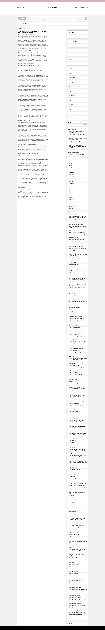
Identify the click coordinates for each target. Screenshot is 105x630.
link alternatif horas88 (73, 379)
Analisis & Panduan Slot (73, 222)
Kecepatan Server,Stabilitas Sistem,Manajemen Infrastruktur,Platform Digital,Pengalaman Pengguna (77, 369)
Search (69, 122)
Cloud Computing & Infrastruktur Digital (76, 246)
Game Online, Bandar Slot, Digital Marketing (76, 281)
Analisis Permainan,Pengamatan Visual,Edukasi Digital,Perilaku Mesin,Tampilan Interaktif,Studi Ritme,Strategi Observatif (77, 236)
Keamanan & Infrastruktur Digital (74, 327)
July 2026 (70, 160)
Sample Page (51, 13)
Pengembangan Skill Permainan (74, 469)
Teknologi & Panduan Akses (74, 571)
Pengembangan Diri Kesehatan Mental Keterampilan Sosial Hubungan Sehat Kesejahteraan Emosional (75, 466)
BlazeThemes (59, 627)
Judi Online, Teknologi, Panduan (74, 323)
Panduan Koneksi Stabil (73, 418)
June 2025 (70, 190)
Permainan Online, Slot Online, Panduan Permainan (78, 483)
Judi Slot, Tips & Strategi (73, 325)
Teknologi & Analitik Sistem (74, 557)
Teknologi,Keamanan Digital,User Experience (77, 612)
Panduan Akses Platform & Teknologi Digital (77, 401)
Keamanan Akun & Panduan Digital (75, 334)
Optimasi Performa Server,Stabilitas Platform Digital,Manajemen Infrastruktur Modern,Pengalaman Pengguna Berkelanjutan (77, 387)
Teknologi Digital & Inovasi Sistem (75, 587)
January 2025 (71, 201)
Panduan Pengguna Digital (73, 438)
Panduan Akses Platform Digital (74, 403)
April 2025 (70, 194)
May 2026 (70, 165)
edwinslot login (71, 266)
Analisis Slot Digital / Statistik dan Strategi (76, 239)
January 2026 (71, 174)
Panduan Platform (72, 442)
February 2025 (71, 199)
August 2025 (71, 185)
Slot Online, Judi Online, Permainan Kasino (76, 525)
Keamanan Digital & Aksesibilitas (75, 345)
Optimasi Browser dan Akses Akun (75, 383)
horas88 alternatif (72, 311)
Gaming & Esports (72, 293)
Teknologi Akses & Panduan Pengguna (76, 580)
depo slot (70, 64)
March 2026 (71, 170)
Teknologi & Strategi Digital (74, 575)
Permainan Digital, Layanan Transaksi (75, 478)
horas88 (70, 309)
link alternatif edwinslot (73, 377)
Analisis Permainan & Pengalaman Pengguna (77, 232)
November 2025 (71, 179)
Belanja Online (71, 241)
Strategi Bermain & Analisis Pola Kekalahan (76, 539)
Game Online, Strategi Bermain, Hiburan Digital (77, 291)
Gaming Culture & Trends (73, 295)
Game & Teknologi (72, 272)
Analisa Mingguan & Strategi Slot (75, 219)
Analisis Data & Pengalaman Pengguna (76, 224)
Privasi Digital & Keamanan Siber (74, 495)
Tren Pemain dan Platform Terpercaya (75, 614)
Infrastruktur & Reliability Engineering (75, 316)
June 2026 (70, 163)
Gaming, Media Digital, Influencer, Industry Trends (77, 304)
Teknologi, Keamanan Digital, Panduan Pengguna (77, 610)
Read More (20, 200)
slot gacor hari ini (72, 77)
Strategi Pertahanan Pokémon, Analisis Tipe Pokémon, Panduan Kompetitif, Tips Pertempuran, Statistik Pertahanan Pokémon (78, 550)
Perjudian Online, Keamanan (74, 471)
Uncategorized (71, 616)
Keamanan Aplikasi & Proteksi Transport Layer (77, 341)
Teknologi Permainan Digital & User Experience (77, 605)
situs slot (70, 500)
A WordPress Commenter (73, 154)
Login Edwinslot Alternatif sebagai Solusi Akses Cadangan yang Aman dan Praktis (65, 1)
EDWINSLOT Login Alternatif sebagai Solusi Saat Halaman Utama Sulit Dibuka (36, 17)
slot (69, 50)
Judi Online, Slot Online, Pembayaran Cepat (76, 320)
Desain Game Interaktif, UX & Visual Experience (77, 248)
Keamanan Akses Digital (73, 329)
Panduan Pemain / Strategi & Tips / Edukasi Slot (77, 431)
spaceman (70, 113)
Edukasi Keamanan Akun (73, 257)
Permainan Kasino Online (73, 480)
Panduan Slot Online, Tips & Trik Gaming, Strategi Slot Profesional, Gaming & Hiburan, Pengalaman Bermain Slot (77, 456)
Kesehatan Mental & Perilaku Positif (75, 374)
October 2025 (71, 181)
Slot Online (71, 516)
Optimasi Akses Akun (72, 381)
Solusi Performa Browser (73, 532)
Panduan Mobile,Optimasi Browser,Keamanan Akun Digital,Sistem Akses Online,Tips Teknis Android (77, 427)
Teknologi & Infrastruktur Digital (74, 566)
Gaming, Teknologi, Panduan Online (75, 307)
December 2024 (71, 204)
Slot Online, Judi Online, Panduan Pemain (76, 523)
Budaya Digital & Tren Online (74, 244)
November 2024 (71, 206)
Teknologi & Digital (72, 562)
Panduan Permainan (72, 440)
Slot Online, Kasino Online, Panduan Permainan (77, 527)
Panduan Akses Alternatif (73, 390)
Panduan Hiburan (72, 413)
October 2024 (71, 208)
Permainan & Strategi (72, 476)
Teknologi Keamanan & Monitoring (75, 595)
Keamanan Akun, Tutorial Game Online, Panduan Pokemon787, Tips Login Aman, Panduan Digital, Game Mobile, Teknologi (77, 338)
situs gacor (71, 498)
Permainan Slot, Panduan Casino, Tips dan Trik (77, 487)
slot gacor (70, 45)
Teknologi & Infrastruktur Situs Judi (75, 569)
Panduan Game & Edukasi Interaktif (75, 411)
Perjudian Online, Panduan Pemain (75, 474)
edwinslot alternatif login (73, 264)
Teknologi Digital (72, 584)
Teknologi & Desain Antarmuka (74, 560)
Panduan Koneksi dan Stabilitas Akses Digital (77, 415)
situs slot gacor (71, 82)
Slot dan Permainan (72, 511)
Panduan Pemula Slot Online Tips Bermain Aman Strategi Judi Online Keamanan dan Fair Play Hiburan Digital (77, 434)
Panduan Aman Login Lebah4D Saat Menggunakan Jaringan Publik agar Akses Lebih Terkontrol (77, 146)
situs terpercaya (71, 95)
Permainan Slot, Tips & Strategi (74, 490)
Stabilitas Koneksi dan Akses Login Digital (76, 536)
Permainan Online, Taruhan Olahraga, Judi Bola (77, 485)
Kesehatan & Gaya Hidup (73, 372)
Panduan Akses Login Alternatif (74, 398)
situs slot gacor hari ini (73, 41)
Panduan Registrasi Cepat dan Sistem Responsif (77, 444)
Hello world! (82, 154)
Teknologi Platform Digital (73, 607)
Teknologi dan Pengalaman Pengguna (75, 582)
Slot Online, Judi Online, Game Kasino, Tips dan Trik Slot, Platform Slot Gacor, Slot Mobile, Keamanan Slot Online (77, 519)
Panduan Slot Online (72, 447)
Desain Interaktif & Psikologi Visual (75, 250)
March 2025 (71, 197)
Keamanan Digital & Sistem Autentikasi (76, 348)
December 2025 (71, 176)
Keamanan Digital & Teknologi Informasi (76, 352)
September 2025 (71, 183)
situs (69, 55)
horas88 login (71, 314)
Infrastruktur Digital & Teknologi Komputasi (76, 318)
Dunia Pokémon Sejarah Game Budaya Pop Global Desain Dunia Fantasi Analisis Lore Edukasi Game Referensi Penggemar (78, 254)
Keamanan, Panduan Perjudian (74, 365)
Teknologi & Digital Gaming (73, 564)
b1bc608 (20, 34)
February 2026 (71, 172)
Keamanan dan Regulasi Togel (74, 343)
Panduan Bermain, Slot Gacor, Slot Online (76, 405)
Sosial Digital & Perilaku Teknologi (75, 534)
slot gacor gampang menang (74, 513)
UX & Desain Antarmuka (73, 619)
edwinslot (70, 260)
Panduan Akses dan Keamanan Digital (75, 393)
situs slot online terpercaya (74, 507)
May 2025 (70, 192)
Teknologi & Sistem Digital (73, 573)
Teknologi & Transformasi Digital (75, 578)
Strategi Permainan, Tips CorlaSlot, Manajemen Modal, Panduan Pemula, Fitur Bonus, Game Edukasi (77, 546)
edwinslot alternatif (72, 262)
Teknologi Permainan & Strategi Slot (75, 603)
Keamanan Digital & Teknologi (74, 350)
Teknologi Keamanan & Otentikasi (75, 597)
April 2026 (70, 167)
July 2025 (70, 188)
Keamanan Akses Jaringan (73, 332)
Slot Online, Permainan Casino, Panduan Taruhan (77, 529)
